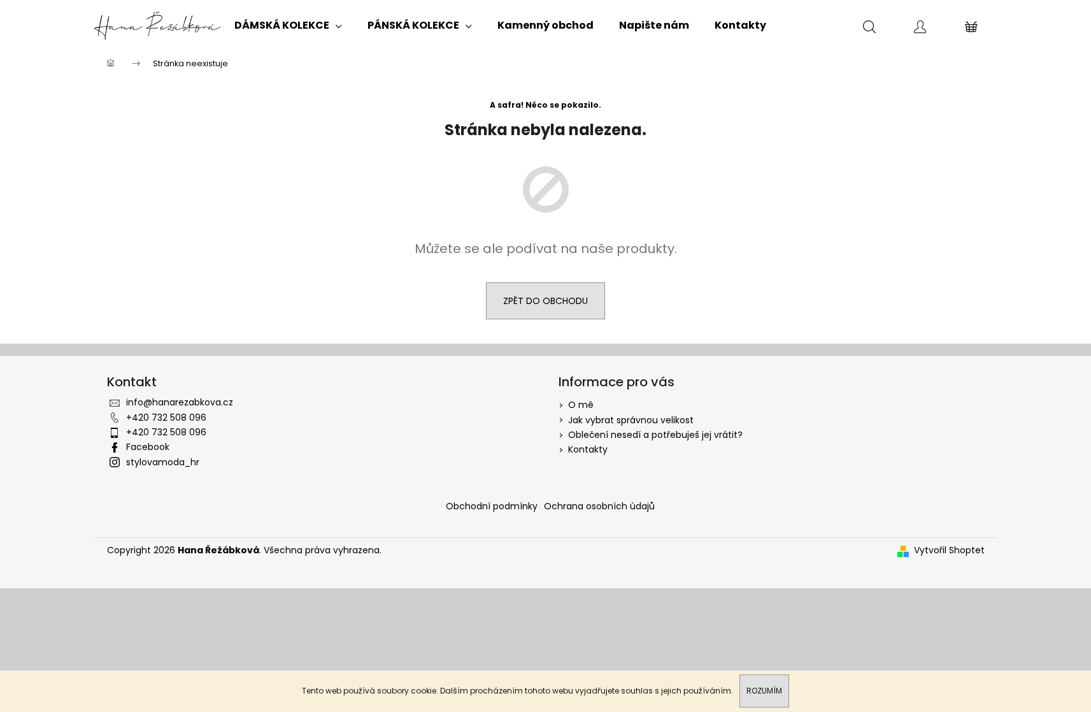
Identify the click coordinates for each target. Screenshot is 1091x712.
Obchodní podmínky (492, 506)
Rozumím (764, 690)
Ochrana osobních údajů (599, 506)
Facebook (147, 446)
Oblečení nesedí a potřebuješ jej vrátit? (655, 434)
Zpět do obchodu (545, 300)
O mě (581, 404)
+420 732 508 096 (166, 417)
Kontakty (588, 449)
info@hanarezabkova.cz (179, 402)
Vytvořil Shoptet (949, 550)
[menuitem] (288, 25)
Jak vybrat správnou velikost (631, 420)
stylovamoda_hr (162, 462)
